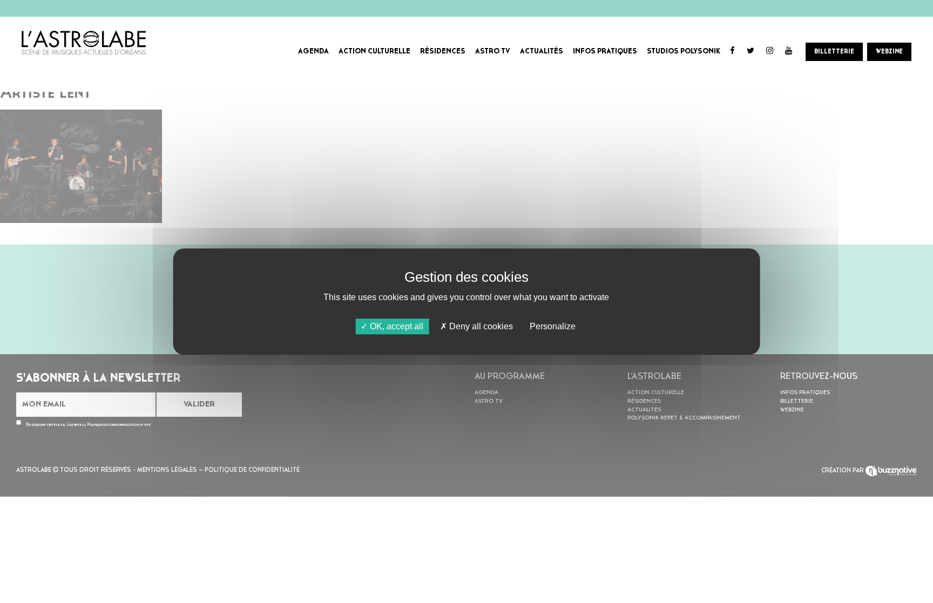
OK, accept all (395, 326)
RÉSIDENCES (442, 51)
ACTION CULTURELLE (374, 51)
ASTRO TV (492, 51)
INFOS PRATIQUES (605, 51)
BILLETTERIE (834, 52)
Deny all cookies (480, 326)
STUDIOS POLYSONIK (683, 51)
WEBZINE (889, 52)
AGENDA (313, 51)
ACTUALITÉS (541, 51)
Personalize (553, 326)
